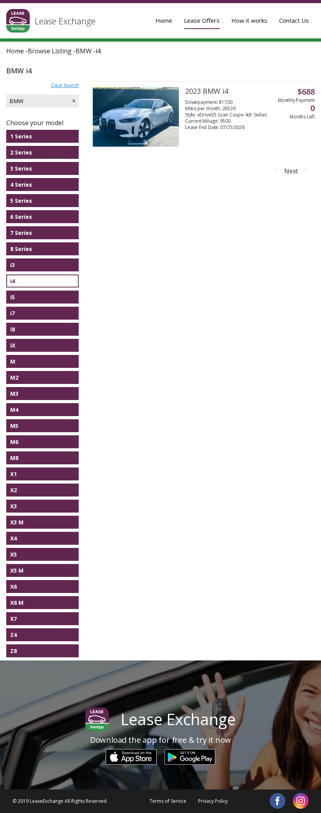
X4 (13, 538)
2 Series (21, 152)
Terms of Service (168, 801)
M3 (14, 393)
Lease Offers (202, 20)
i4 (12, 281)
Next (291, 171)
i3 (12, 265)
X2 (13, 490)
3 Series (21, 168)
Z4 (13, 634)
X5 (13, 554)
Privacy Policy (213, 801)
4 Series (21, 184)
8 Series (21, 249)
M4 (14, 409)
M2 (14, 377)
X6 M (16, 602)
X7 (13, 618)
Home (163, 20)
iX (12, 345)
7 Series (21, 232)
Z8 (13, 651)
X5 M (16, 570)
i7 (12, 313)
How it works (249, 20)
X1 (13, 474)
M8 (14, 458)
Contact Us (294, 20)
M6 (14, 442)
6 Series (21, 216)
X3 (13, 506)
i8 (12, 329)
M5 (14, 425)
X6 (13, 586)
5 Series (21, 200)
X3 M (16, 522)
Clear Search (65, 85)
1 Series (21, 136)
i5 (12, 297)
